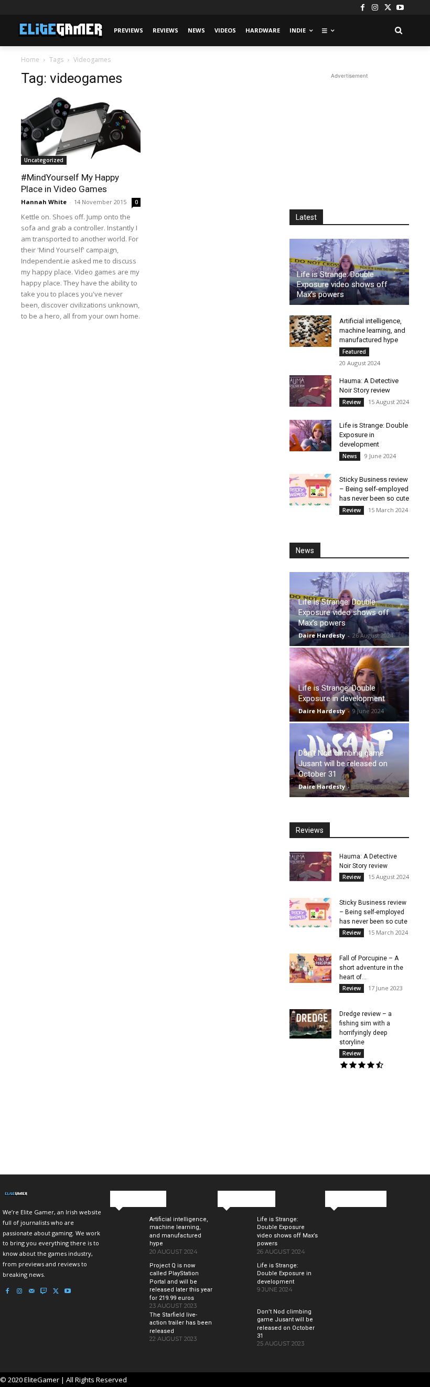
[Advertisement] (349, 133)
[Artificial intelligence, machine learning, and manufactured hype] (310, 331)
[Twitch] (43, 1291)
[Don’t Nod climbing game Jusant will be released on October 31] (233, 1329)
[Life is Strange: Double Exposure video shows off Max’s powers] (233, 1236)
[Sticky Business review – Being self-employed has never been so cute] (310, 489)
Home (30, 59)
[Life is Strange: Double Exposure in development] (310, 435)
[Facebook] (362, 7)
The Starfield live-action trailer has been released (180, 1323)
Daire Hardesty (321, 635)
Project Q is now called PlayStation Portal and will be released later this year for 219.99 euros (180, 1281)
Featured (354, 351)
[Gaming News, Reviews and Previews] (54, 1194)
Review (351, 402)
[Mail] (31, 1291)
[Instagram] (375, 7)
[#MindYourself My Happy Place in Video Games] (81, 130)
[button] (398, 30)
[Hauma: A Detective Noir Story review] (310, 391)
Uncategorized (43, 160)
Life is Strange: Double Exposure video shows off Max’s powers (342, 284)
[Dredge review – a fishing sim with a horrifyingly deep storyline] (310, 1024)
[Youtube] (400, 7)
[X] (387, 7)
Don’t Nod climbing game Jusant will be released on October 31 (343, 763)
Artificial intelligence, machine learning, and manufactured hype (372, 330)
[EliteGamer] (60, 30)
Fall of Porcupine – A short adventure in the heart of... (371, 968)
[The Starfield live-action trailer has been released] (125, 1332)
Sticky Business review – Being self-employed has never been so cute (374, 488)
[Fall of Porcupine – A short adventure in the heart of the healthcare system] (310, 968)
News (349, 456)
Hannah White (44, 202)
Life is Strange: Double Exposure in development (373, 434)
